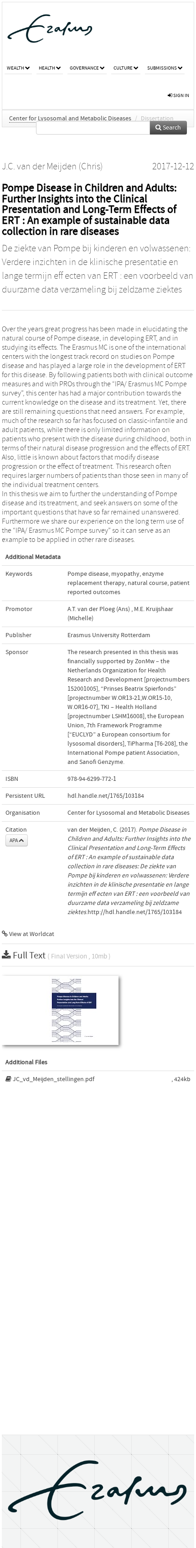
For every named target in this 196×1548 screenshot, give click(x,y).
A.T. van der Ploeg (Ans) (98, 609)
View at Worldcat (31, 934)
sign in (180, 95)
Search (171, 127)
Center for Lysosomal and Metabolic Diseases (70, 118)
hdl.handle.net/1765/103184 (105, 796)
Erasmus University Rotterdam (108, 635)
